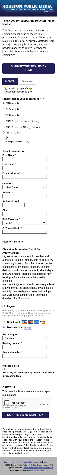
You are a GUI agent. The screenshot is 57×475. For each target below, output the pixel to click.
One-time (27, 81)
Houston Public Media (11, 462)
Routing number (12, 343)
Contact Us (47, 462)
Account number (12, 352)
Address (7, 192)
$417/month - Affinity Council (23, 127)
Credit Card (13, 322)
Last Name (9, 164)
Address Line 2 (10, 201)
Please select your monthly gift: (23, 98)
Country (7, 183)
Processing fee (10, 365)
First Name (9, 155)
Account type (10, 334)
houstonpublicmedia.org (38, 470)
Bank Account (15, 327)
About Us (38, 462)
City (5, 210)
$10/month (12, 103)
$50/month (12, 115)
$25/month (12, 109)
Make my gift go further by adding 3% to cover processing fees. (28, 374)
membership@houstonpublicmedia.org (38, 468)
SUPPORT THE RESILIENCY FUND (28, 68)
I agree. (11, 306)
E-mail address (11, 173)
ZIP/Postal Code (12, 228)
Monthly (10, 81)
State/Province (11, 219)
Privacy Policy (27, 462)
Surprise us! (13, 132)
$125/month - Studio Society (23, 121)
